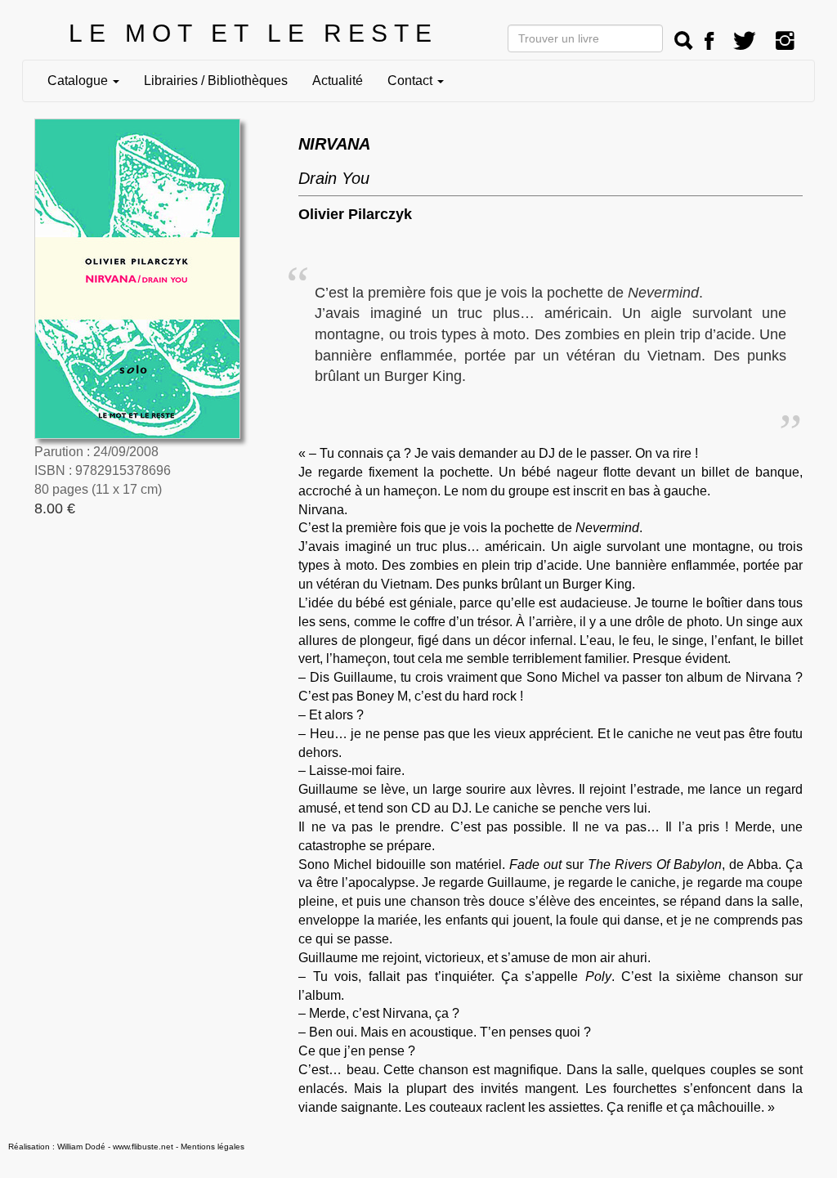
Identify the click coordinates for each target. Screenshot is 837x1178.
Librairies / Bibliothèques (216, 80)
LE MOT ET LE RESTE (253, 33)
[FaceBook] (709, 41)
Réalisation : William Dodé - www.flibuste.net (90, 1146)
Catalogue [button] (79, 80)
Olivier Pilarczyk (355, 214)
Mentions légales (212, 1146)
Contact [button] (411, 80)
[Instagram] (785, 41)
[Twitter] (744, 41)
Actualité (337, 80)
